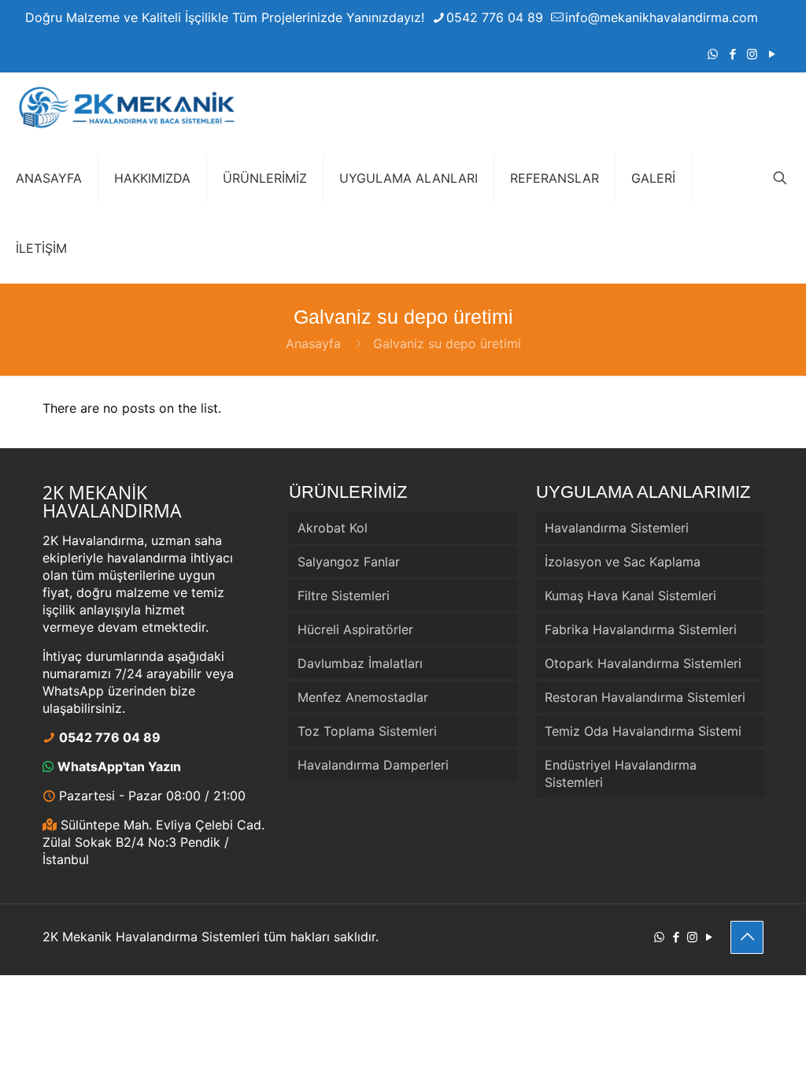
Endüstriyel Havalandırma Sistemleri (621, 773)
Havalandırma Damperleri (373, 765)
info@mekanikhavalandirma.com (661, 17)
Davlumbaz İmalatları (360, 663)
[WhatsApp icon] (713, 53)
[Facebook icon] (732, 53)
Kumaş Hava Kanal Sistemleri (630, 595)
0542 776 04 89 (494, 17)
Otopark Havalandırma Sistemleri (643, 663)
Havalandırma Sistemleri (617, 528)
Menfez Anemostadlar (363, 697)
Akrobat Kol (333, 528)
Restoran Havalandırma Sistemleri (645, 697)
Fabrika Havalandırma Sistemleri (641, 629)
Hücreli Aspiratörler (355, 629)
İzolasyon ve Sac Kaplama (623, 562)
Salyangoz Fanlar (349, 562)
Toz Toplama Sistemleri (367, 731)
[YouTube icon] (772, 53)
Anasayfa (313, 343)
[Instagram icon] (752, 53)
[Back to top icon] (746, 937)
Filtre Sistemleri (344, 595)
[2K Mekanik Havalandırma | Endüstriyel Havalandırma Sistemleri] (126, 107)
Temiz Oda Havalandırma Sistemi (643, 731)
